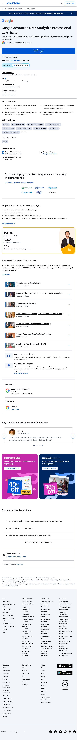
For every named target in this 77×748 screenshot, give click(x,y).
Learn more (25, 60)
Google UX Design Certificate (27, 632)
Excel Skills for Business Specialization (45, 631)
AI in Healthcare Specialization (45, 620)
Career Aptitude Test (65, 604)
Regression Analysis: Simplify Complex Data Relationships (41, 313)
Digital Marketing (8, 615)
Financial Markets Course (46, 637)
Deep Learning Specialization (45, 625)
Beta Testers (26, 673)
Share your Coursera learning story (65, 654)
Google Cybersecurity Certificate (26, 609)
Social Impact (7, 711)
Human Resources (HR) (8, 619)
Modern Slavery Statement (45, 699)
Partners (24, 670)
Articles (43, 688)
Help (42, 679)
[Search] (61, 3)
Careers (5, 676)
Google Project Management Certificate (26, 626)
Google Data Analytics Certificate (28, 615)
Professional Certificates (6, 686)
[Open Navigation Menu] (4, 3)
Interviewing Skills (8, 128)
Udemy (5, 717)
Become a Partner (8, 708)
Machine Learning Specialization (46, 642)
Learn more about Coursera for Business (19, 183)
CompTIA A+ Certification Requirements (63, 614)
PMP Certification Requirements (64, 642)
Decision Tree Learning (53, 125)
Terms (42, 673)
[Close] (72, 13)
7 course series (8, 72)
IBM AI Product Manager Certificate (28, 642)
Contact (43, 685)
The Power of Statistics (26, 303)
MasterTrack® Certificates (7, 691)
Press (42, 667)
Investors (43, 670)
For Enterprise (7, 699)
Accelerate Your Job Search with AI (31, 344)
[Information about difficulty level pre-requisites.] (19, 87)
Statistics (6, 125)
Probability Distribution (24, 128)
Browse (9, 9)
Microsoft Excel (7, 623)
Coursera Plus (7, 682)
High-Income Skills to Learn (65, 632)
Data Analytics (7, 612)
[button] (23, 132)
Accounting (6, 601)
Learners (24, 667)
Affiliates (43, 695)
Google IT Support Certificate (27, 620)
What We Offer (7, 670)
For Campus (6, 705)
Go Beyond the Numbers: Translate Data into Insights (39, 293)
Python (5, 629)
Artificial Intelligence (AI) (9, 605)
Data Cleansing (54, 128)
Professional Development (11, 132)
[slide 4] (42, 445)
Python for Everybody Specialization (45, 653)
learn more (20, 564)
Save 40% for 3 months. (54, 13)
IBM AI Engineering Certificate (27, 637)
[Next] (73, 436)
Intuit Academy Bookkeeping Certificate (26, 653)
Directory (43, 691)
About (4, 667)
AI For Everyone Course (45, 615)
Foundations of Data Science (28, 283)
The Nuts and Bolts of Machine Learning (33, 323)
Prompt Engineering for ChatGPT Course (47, 647)
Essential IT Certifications (63, 627)
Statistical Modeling (40, 128)
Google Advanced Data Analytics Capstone (34, 334)
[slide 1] (34, 445)
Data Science (19, 9)
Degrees (5, 696)
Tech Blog (25, 684)
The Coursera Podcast (26, 680)
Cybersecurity (7, 609)
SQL (4, 632)
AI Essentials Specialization (45, 605)
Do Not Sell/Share (46, 703)
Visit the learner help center (16, 557)
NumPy (5, 142)
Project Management (9, 626)
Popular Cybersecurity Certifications (63, 648)
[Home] (2, 9)
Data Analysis (31, 9)
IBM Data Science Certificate (27, 647)
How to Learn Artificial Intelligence (65, 637)
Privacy (43, 676)
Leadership (6, 673)
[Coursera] (13, 3)
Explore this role (7, 224)
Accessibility (44, 682)
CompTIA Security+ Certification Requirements (65, 621)
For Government (8, 702)
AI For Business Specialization (45, 610)
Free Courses (7, 714)
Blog (23, 676)
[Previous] (4, 436)
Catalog (5, 679)
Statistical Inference (18, 125)
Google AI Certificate (28, 604)
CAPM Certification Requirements (64, 608)
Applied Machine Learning (35, 125)
